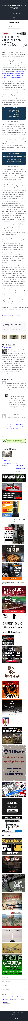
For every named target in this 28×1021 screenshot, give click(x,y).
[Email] (19, 329)
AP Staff (8, 316)
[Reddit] (11, 329)
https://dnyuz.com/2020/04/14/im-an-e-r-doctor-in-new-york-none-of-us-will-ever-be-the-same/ (16, 426)
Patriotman (5, 315)
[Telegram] (23, 329)
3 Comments (19, 316)
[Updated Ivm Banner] (14, 439)
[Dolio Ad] (14, 335)
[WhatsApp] (17, 329)
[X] (7, 329)
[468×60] (14, 32)
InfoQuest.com (14, 1014)
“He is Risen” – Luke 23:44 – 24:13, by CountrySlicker (6, 461)
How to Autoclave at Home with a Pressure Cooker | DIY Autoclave (21, 467)
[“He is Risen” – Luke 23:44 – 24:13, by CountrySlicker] (7, 452)
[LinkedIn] (14, 329)
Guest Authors (13, 316)
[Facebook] (4, 329)
